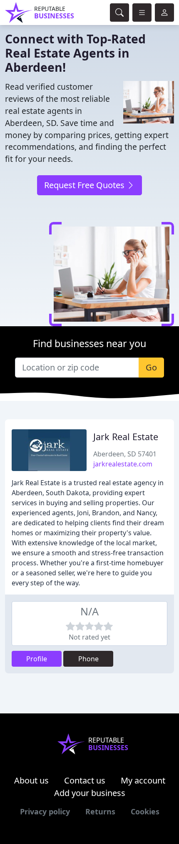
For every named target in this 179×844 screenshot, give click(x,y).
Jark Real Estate (125, 437)
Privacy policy (45, 811)
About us (31, 780)
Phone (88, 658)
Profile (36, 658)
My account (143, 780)
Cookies (145, 811)
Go (151, 367)
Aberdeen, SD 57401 (125, 454)
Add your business (89, 793)
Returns (100, 811)
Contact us (84, 780)
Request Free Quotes (85, 185)
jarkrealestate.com (122, 464)
